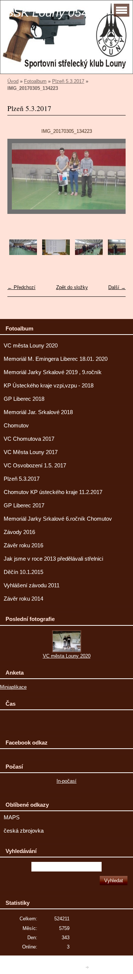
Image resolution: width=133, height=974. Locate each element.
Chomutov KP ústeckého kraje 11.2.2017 (53, 492)
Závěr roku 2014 (23, 599)
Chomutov (16, 426)
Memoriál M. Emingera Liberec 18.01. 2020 (56, 359)
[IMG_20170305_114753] (23, 253)
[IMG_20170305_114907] (89, 253)
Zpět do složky (72, 287)
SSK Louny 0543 (50, 12)
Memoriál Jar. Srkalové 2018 (38, 412)
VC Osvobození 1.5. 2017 (35, 465)
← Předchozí (21, 287)
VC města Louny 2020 (31, 346)
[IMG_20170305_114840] (56, 253)
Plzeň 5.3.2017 (68, 81)
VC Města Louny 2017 (31, 452)
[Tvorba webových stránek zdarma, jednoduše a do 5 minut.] (88, 967)
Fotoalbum (35, 81)
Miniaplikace (13, 687)
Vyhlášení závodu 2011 (31, 585)
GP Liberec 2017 (24, 505)
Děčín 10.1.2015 (23, 572)
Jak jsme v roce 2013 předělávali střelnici (53, 559)
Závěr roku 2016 (23, 545)
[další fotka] (113, 180)
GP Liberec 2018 (24, 399)
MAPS (12, 817)
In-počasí (66, 781)
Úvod (12, 81)
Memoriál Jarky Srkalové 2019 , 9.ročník (53, 372)
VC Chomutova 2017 (29, 439)
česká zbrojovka (24, 831)
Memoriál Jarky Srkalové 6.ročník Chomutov (58, 519)
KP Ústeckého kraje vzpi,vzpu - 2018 (48, 386)
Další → (117, 287)
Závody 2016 (19, 532)
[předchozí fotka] (19, 180)
